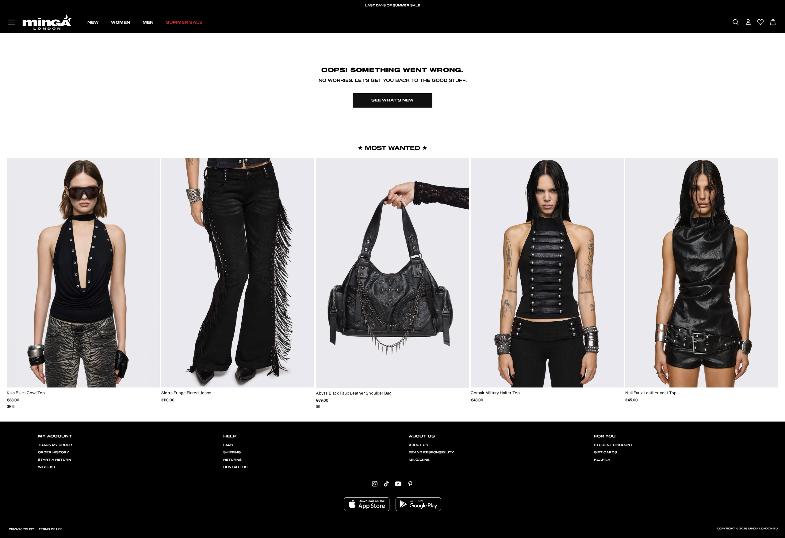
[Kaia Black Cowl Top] (8, 406)
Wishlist (47, 467)
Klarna (602, 459)
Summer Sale (184, 22)
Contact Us (235, 467)
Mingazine (419, 459)
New (93, 22)
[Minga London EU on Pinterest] (410, 483)
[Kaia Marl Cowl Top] (13, 406)
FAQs (228, 445)
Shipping (232, 452)
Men (148, 22)
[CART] (773, 22)
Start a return (54, 459)
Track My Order (55, 445)
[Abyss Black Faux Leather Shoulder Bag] (318, 406)
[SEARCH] (735, 22)
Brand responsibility (431, 452)
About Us (418, 445)
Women (120, 22)
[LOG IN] (748, 22)
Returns (232, 459)
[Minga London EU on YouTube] (398, 483)
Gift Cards (605, 452)
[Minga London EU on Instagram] (374, 483)
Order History (53, 452)
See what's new (392, 100)
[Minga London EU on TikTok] (386, 483)
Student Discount (613, 445)
